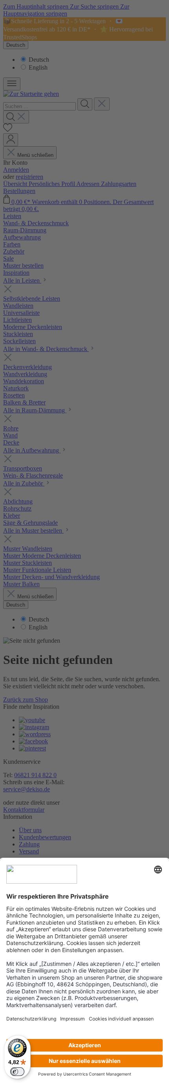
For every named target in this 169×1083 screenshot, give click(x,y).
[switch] (17, 1071)
